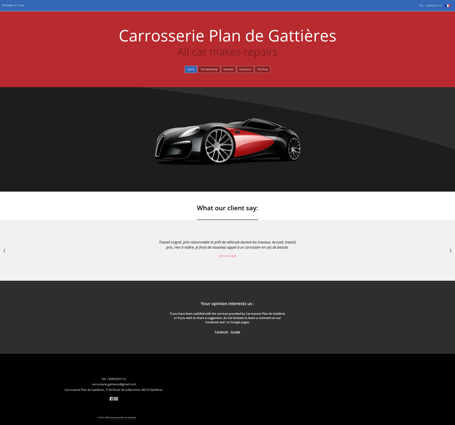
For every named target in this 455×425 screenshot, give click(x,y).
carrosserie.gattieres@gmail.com (114, 384)
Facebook (221, 332)
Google (235, 332)
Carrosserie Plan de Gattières (123, 417)
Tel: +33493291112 (430, 6)
